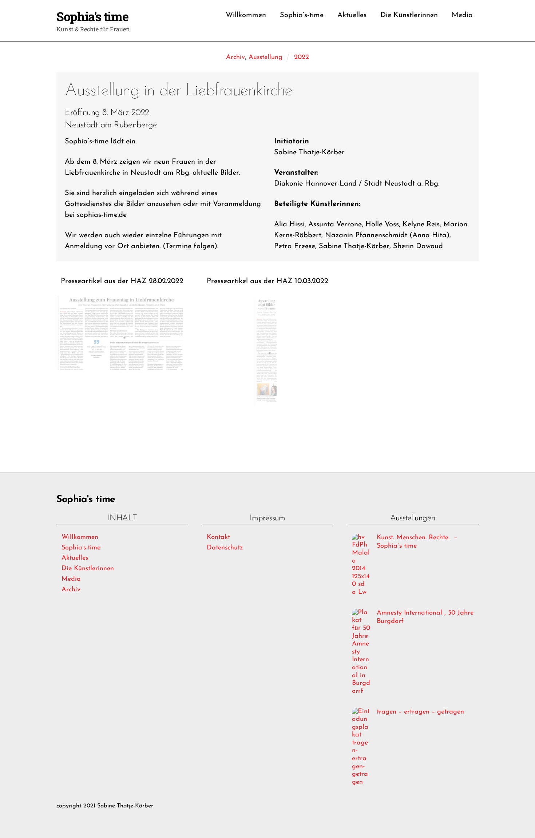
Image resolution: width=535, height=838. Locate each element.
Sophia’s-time (302, 15)
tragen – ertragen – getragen (420, 712)
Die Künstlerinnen (409, 15)
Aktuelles (351, 15)
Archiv (235, 57)
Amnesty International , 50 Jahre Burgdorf (425, 617)
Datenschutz (225, 548)
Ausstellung (265, 57)
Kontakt (218, 537)
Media (462, 15)
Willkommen (246, 15)
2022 (301, 57)
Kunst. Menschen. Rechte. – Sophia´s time (417, 542)
